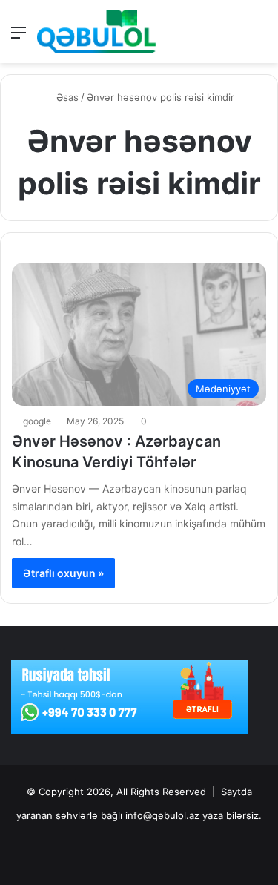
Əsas (66, 97)
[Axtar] (259, 37)
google (37, 421)
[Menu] (18, 37)
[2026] (96, 31)
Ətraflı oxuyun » (63, 573)
